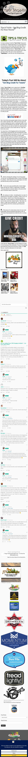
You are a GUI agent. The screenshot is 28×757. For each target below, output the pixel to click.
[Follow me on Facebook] (5, 22)
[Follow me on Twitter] (4, 22)
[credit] (14, 67)
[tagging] (14, 38)
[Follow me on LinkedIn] (8, 22)
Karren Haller (4, 486)
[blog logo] (14, 260)
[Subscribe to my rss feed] (1, 22)
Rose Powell (4, 520)
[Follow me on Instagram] (6, 22)
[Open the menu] (26, 22)
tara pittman (3, 408)
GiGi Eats (3, 465)
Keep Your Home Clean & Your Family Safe (16, 557)
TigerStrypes (4, 53)
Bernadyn (3, 433)
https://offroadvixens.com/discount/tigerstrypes (12, 702)
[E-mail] (2, 22)
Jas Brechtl (3, 320)
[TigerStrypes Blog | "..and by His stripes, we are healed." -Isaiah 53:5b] (14, 9)
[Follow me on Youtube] (7, 22)
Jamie (3, 331)
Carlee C (3, 364)
